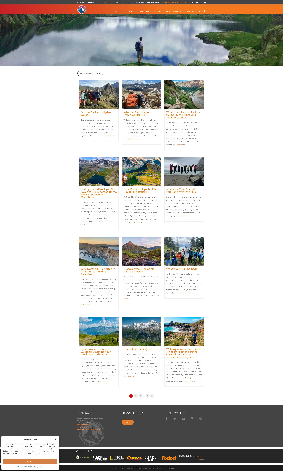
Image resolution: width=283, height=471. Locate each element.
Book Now (189, 11)
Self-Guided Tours (162, 11)
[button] (56, 439)
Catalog (119, 2)
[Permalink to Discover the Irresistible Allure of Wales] (141, 251)
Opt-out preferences (24, 467)
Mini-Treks (177, 11)
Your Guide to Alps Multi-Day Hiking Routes (140, 190)
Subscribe (127, 422)
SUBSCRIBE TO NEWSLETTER (174, 2)
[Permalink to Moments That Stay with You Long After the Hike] (184, 171)
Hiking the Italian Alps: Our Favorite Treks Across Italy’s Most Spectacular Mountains (99, 193)
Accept (30, 462)
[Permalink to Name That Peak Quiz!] (141, 331)
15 (147, 396)
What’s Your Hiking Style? (182, 268)
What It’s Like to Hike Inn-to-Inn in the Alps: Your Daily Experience (183, 115)
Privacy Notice (38, 467)
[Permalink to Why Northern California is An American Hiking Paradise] (99, 251)
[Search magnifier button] (100, 73)
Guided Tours (129, 11)
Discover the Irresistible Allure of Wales (139, 270)
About (118, 11)
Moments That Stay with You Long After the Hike (182, 190)
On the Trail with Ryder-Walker (96, 113)
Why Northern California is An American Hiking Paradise (98, 271)
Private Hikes (144, 11)
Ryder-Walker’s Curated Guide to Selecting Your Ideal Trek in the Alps (96, 352)
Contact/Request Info (135, 2)
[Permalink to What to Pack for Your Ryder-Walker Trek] (141, 94)
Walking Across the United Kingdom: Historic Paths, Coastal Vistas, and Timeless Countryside (183, 353)
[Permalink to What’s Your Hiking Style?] (184, 251)
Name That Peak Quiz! (138, 349)
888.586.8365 (89, 2)
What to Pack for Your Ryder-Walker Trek (137, 113)
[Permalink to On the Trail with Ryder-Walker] (99, 94)
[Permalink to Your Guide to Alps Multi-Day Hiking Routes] (141, 171)
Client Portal (153, 2)
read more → (110, 136)
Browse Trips (108, 2)
